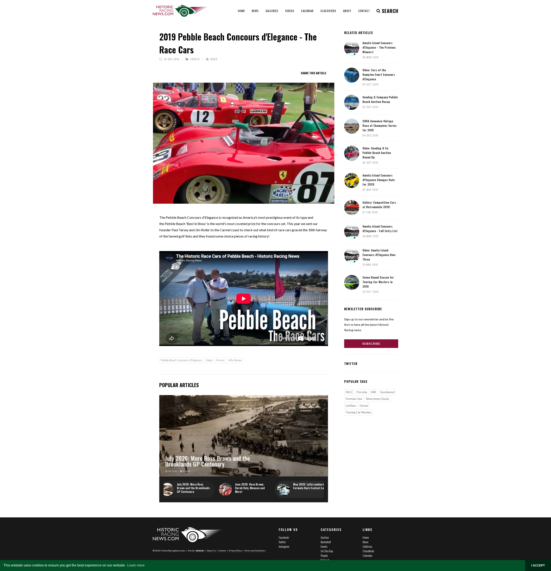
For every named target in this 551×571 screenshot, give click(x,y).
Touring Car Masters (358, 412)
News (365, 542)
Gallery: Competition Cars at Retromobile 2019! (379, 204)
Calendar (367, 555)
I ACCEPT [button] (538, 565)
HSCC (349, 392)
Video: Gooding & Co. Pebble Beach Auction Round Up (376, 152)
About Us (211, 550)
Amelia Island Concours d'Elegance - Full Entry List (380, 228)
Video (213, 59)
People (324, 555)
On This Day (327, 551)
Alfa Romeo (235, 360)
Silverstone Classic (377, 398)
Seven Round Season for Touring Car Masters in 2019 (378, 282)
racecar (200, 550)
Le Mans (351, 405)
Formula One (354, 398)
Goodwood (387, 392)
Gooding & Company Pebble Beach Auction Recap (380, 99)
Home (366, 537)
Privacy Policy (235, 550)
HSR (373, 392)
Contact (222, 550)
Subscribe (371, 343)
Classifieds (368, 551)
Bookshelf (326, 542)
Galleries (367, 546)
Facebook (284, 537)
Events (195, 59)
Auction (325, 537)
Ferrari (220, 360)
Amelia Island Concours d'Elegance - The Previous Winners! (379, 47)
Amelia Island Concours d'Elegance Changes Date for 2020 (378, 179)
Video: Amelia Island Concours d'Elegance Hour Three (379, 254)
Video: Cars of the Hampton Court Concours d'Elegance (378, 74)
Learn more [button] (136, 565)
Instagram (284, 546)
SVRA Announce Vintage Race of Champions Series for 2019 (379, 125)
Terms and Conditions (255, 550)
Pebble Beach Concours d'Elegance (181, 360)
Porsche (362, 392)
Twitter (282, 542)
